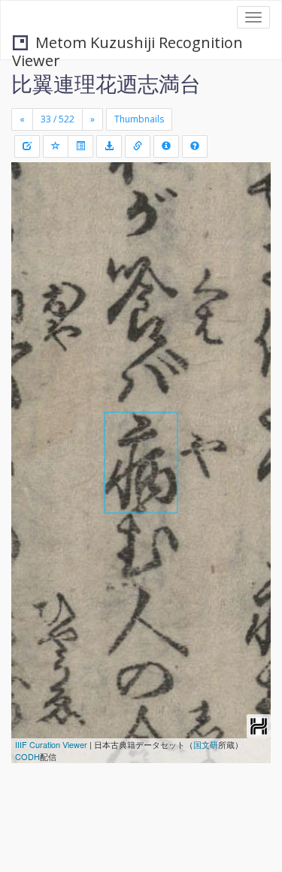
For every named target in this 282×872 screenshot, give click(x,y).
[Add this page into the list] (55, 146)
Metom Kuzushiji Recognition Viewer (127, 44)
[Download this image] (109, 146)
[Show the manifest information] (166, 146)
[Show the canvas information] (137, 146)
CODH (27, 756)
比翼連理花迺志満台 (106, 83)
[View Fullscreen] (31, 238)
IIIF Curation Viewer (51, 744)
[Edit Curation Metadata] (27, 146)
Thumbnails (139, 119)
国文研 (205, 744)
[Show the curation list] (80, 146)
